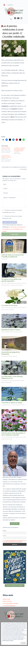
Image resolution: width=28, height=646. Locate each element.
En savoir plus (14, 523)
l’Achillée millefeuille (5, 148)
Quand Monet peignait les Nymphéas (10, 353)
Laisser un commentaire (10, 222)
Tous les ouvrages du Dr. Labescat (14, 585)
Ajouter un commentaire (9, 197)
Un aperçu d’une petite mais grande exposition (11, 280)
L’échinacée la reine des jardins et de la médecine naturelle (13, 434)
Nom (4, 184)
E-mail (5, 188)
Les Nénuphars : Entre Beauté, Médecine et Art (12, 377)
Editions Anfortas (7, 601)
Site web (5, 193)
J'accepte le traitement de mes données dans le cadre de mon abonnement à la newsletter (14, 541)
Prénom (4, 530)
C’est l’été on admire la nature (11, 403)
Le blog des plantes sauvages (10, 603)
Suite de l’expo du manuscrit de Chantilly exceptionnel (12, 256)
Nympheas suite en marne (10, 330)
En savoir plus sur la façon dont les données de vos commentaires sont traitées (13, 229)
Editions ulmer (6, 599)
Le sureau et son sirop (9, 305)
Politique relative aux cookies (7, 640)
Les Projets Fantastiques (9, 605)
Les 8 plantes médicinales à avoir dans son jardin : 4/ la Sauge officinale (19, 149)
